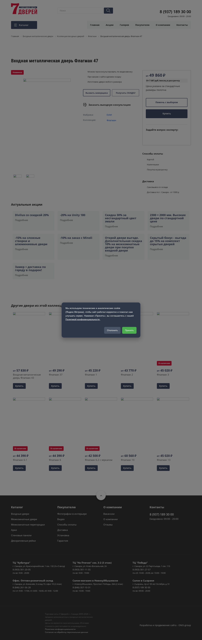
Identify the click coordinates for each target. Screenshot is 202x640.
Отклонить (112, 330)
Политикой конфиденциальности (82, 319)
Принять (129, 330)
